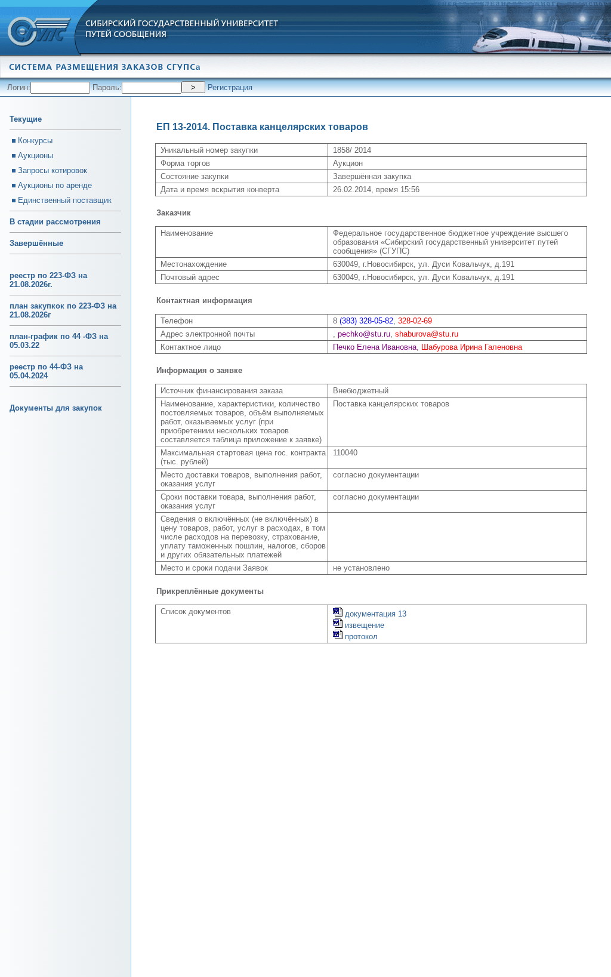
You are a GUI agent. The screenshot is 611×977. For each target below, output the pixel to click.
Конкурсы (35, 140)
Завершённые (36, 243)
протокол (360, 636)
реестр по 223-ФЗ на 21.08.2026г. (48, 280)
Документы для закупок (56, 407)
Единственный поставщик (65, 200)
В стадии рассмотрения (55, 221)
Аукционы (35, 155)
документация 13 (374, 613)
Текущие (26, 119)
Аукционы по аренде (55, 185)
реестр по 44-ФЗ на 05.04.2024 (46, 371)
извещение (363, 625)
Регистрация (230, 87)
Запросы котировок (52, 170)
